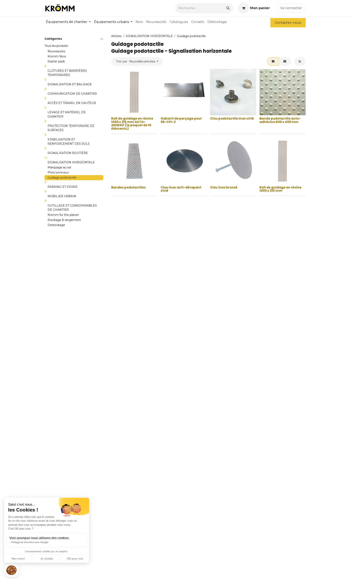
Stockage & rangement (64, 220)
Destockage (56, 225)
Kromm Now (57, 56)
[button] (11, 570)
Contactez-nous (288, 23)
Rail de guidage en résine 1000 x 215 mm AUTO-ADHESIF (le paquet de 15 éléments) (132, 123)
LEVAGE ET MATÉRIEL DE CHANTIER (67, 114)
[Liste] (285, 61)
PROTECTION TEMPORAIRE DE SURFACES (71, 128)
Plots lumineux (58, 172)
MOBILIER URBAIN (62, 196)
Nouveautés (56, 51)
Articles (116, 36)
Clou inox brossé (223, 187)
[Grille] (273, 61)
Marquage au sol (59, 167)
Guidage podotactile (62, 177)
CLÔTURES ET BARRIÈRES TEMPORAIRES (67, 73)
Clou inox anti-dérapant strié (181, 189)
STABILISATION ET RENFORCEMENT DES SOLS (69, 142)
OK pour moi (75, 558)
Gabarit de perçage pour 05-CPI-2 (181, 120)
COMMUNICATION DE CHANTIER (72, 93)
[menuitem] (68, 22)
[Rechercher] (228, 8)
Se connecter (291, 8)
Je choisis (46, 558)
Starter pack (56, 61)
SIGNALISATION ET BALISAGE (70, 84)
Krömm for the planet (63, 215)
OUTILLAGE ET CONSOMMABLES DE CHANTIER (72, 208)
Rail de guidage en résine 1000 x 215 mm (280, 189)
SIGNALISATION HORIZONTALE (71, 162)
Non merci (18, 558)
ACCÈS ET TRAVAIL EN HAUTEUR (72, 103)
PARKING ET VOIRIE (63, 187)
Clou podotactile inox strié (232, 118)
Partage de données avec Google (29, 542)
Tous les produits (56, 46)
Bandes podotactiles (128, 187)
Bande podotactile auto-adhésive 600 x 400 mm (280, 120)
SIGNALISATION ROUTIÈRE (68, 153)
